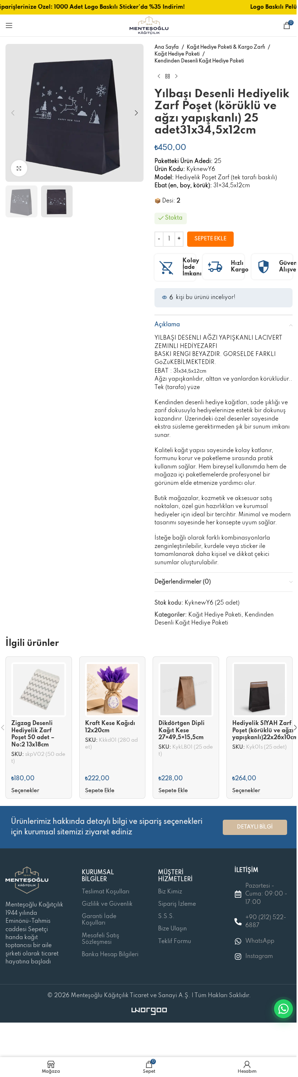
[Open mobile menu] (9, 25)
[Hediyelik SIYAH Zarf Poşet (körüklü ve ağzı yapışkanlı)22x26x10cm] (259, 689)
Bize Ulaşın (172, 929)
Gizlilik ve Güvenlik (107, 904)
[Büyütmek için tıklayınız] (19, 168)
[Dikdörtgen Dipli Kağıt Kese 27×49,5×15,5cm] (185, 689)
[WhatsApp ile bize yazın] (283, 1008)
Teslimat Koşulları (105, 892)
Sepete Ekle (210, 238)
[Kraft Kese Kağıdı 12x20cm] (112, 689)
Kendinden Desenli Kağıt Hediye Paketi (199, 61)
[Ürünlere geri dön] (167, 76)
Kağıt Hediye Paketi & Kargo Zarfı (226, 47)
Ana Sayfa (166, 47)
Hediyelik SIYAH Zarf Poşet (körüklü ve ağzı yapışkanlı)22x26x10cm (265, 731)
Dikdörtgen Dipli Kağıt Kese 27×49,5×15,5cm (181, 731)
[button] (12, 113)
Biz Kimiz (170, 892)
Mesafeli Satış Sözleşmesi (100, 939)
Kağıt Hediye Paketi (177, 54)
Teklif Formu (174, 942)
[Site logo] (149, 25)
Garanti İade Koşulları (99, 920)
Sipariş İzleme (177, 904)
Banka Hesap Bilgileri (110, 955)
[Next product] (176, 76)
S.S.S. (166, 917)
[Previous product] (158, 76)
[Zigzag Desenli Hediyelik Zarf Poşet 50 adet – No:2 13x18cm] (38, 689)
